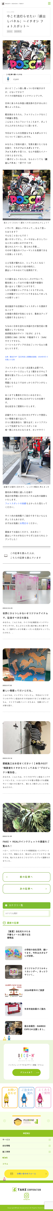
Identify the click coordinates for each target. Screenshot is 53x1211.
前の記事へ (26, 877)
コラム (5, 1164)
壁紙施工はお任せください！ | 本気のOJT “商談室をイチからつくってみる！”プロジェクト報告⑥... (26, 768)
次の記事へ (26, 888)
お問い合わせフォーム (26, 1174)
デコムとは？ (26, 1072)
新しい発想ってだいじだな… (18, 690)
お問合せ (24, 523)
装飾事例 (18, 31)
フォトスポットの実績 (15, 503)
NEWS (9, 31)
